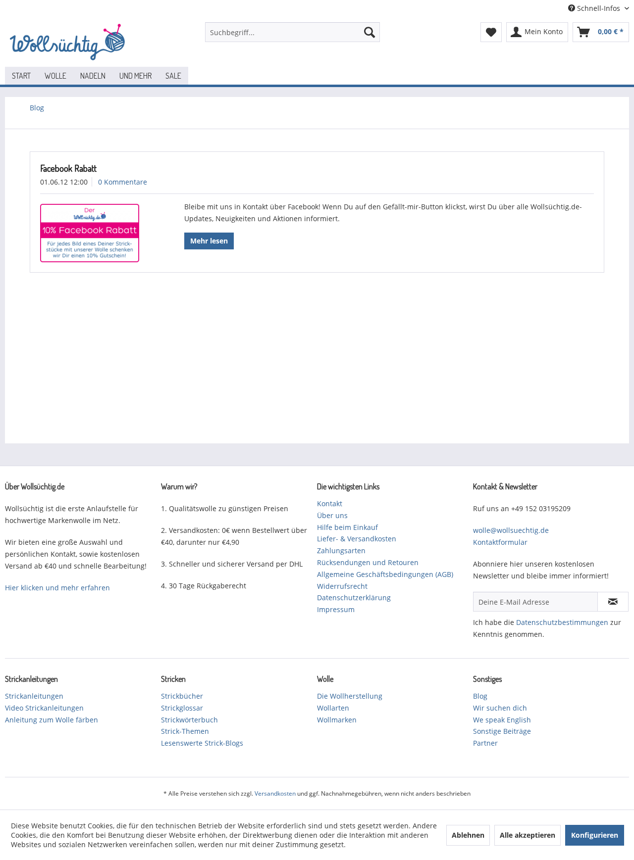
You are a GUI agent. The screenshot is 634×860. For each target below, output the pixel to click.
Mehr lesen (209, 240)
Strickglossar (182, 708)
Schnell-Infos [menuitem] (598, 8)
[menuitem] (292, 32)
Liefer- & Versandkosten (356, 538)
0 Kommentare (122, 182)
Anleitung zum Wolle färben (51, 719)
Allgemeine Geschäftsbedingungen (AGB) (385, 574)
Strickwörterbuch (189, 719)
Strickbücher (182, 696)
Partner (485, 743)
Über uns (332, 515)
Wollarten (333, 708)
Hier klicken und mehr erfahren (57, 587)
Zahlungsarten (341, 550)
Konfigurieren (594, 835)
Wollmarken (337, 719)
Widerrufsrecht (342, 586)
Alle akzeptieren (527, 835)
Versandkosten (275, 793)
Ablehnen (468, 835)
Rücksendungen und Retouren (368, 562)
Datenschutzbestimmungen (562, 622)
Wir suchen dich (500, 708)
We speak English (502, 719)
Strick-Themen (185, 731)
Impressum (336, 609)
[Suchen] (369, 32)
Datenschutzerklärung (354, 597)
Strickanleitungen (34, 696)
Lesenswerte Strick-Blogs (202, 743)
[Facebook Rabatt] (95, 233)
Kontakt (329, 503)
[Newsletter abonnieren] (613, 602)
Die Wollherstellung (349, 696)
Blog (480, 696)
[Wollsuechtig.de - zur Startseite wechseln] (69, 42)
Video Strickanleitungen (44, 708)
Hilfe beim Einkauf (347, 527)
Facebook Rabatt (68, 168)
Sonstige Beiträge (502, 731)
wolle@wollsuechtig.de (511, 530)
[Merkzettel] (491, 32)
